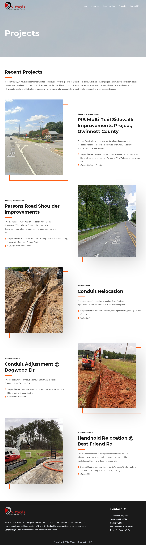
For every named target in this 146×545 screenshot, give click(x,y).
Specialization (109, 6)
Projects (122, 6)
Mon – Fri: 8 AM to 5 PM (120, 530)
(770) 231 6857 (117, 523)
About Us (95, 6)
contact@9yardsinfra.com (121, 526)
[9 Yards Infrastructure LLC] (15, 6)
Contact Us (134, 6)
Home (84, 6)
